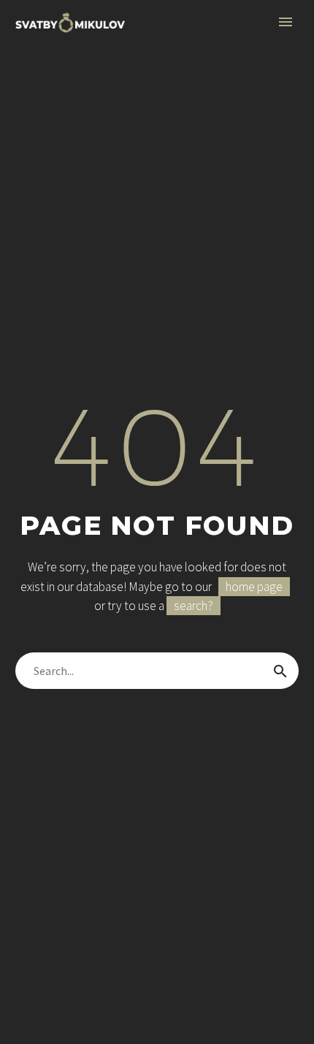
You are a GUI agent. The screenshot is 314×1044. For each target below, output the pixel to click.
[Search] (280, 670)
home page (254, 587)
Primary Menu (285, 22)
